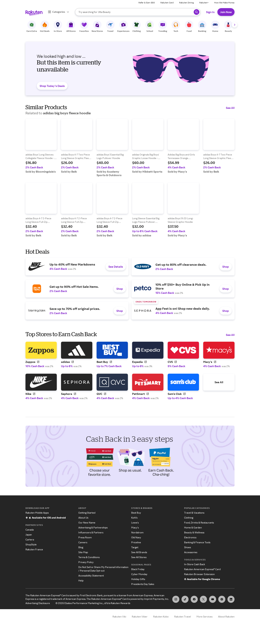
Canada (29, 529)
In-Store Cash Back (194, 564)
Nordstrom (137, 532)
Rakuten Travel (182, 616)
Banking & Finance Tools (197, 542)
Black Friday (138, 569)
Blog (80, 547)
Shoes (187, 547)
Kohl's (134, 517)
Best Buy (136, 512)
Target (134, 547)
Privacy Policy (86, 562)
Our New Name (86, 522)
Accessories (190, 552)
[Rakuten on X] (203, 599)
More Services (204, 616)
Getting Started (86, 512)
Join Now (226, 12)
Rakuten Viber (140, 616)
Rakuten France (34, 549)
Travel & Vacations (194, 512)
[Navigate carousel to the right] (234, 25)
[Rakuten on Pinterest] (221, 599)
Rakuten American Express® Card (202, 569)
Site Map (83, 552)
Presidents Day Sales (142, 583)
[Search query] (196, 12)
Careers (82, 542)
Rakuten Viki (119, 616)
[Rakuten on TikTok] (185, 599)
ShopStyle (31, 544)
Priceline (136, 542)
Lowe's (135, 522)
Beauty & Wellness (194, 532)
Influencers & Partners (90, 532)
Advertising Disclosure (37, 603)
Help (80, 580)
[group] (41, 146)
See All (230, 108)
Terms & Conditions (89, 557)
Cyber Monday (139, 574)
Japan (28, 534)
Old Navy (136, 537)
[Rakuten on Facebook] (194, 599)
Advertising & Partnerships (93, 527)
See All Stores (138, 557)
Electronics (190, 537)
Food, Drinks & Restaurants (199, 522)
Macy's (135, 527)
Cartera (29, 539)
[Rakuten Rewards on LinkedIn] (231, 599)
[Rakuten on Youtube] (212, 599)
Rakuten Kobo (161, 616)
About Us (83, 517)
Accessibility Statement (91, 575)
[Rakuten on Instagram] (175, 599)
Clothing (188, 517)
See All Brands (139, 552)
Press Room (85, 537)
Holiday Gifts (138, 579)
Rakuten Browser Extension (199, 574)
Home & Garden (193, 527)
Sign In (210, 12)
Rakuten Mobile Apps (37, 512)
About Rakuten (226, 616)
